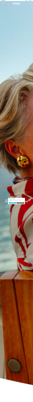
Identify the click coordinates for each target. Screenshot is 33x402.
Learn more (10, 201)
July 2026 (2, 3)
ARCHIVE (30, 3)
